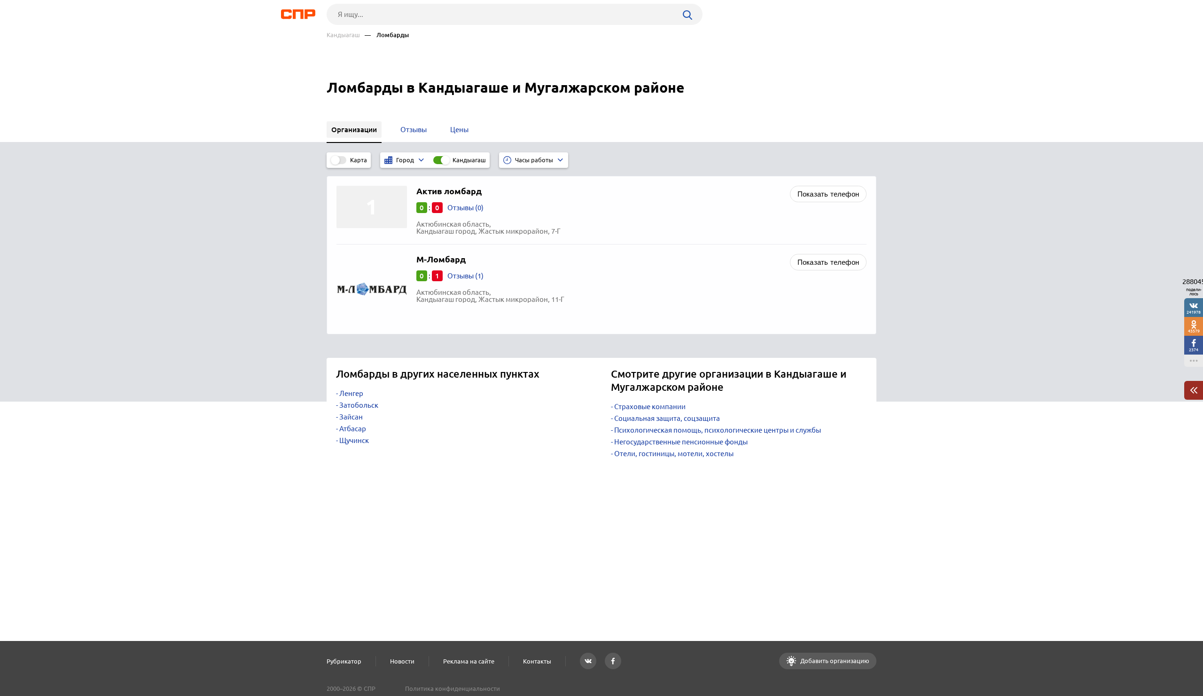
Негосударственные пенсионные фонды (681, 441)
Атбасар (352, 428)
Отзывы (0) (465, 208)
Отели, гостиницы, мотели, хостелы (674, 453)
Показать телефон (828, 194)
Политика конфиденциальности (452, 688)
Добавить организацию (834, 660)
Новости (402, 661)
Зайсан (351, 416)
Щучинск (354, 440)
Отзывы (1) (465, 276)
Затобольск (358, 405)
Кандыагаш (343, 35)
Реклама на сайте (468, 661)
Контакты (537, 661)
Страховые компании (650, 406)
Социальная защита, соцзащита (667, 418)
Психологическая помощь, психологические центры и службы (717, 430)
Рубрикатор (344, 661)
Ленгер (351, 393)
